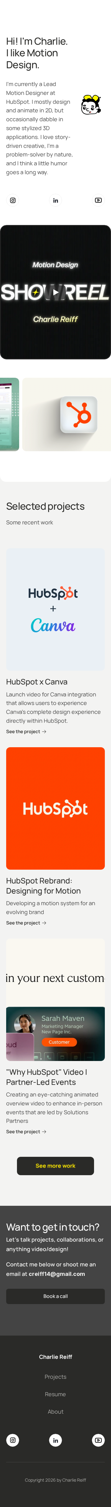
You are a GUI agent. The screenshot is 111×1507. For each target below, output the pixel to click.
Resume (55, 1394)
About (56, 1411)
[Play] (55, 292)
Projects (55, 1376)
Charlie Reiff (55, 1356)
